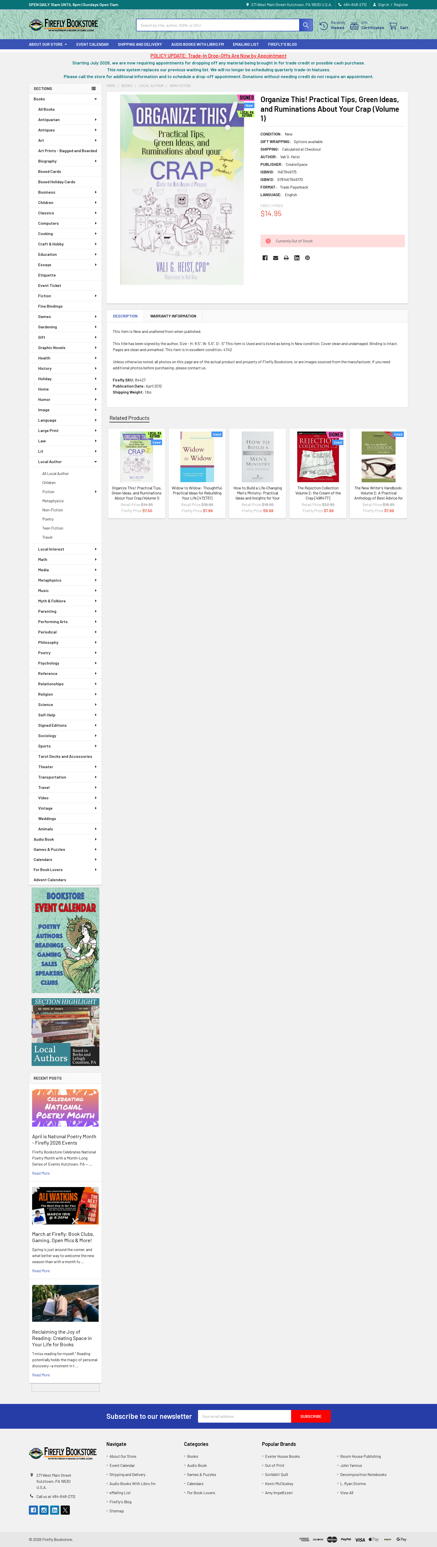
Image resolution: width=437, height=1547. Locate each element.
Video (43, 797)
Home (43, 388)
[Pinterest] (307, 257)
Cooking (45, 233)
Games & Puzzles (49, 849)
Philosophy (48, 642)
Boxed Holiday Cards (56, 181)
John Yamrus (351, 1465)
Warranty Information (173, 315)
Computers (48, 223)
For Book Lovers (48, 869)
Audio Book (44, 839)
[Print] (286, 257)
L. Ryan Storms (353, 1483)
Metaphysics (53, 500)
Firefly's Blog (282, 44)
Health (44, 357)
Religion (45, 694)
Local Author (50, 461)
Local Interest (51, 549)
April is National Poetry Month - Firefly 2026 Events (64, 1139)
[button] (65, 940)
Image (44, 409)
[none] (182, 190)
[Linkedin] (296, 257)
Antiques (46, 129)
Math (42, 559)
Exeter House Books (282, 1456)
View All (346, 1492)
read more (41, 1173)
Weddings (47, 818)
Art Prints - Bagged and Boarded (67, 150)
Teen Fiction (52, 528)
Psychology (48, 663)
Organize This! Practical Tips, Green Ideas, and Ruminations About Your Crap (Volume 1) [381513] (137, 495)
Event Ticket (49, 285)
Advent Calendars (50, 879)
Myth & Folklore (52, 600)
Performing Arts (53, 621)
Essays (44, 264)
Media (43, 569)
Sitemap (117, 1510)
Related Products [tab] (129, 417)
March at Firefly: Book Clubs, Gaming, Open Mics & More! (63, 1237)
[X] (65, 1510)
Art (41, 140)
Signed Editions (52, 725)
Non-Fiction (52, 509)
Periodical (47, 631)
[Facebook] (265, 257)
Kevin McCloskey (279, 1483)
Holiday (45, 378)
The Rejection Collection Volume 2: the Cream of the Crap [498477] (318, 492)
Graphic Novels (51, 347)
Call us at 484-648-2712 (55, 1496)
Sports (44, 745)
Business (46, 192)
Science (45, 704)
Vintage (45, 808)
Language (47, 420)
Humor (44, 399)
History (45, 368)
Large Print (48, 430)
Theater (45, 766)
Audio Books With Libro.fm (197, 44)
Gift (41, 337)
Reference (47, 673)
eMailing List (246, 44)
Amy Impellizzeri (279, 1492)
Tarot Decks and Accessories (65, 756)
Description (125, 315)
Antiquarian (49, 119)
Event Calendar (92, 44)
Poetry (48, 518)
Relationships (51, 683)
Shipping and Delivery (140, 44)
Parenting (47, 611)
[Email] (275, 257)
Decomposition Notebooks (363, 1474)
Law (42, 440)
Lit (40, 451)
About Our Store (46, 44)
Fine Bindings (50, 306)
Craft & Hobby (51, 243)
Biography (47, 160)
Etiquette (47, 274)
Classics (46, 212)
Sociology (47, 735)
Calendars (43, 859)
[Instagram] (44, 1510)
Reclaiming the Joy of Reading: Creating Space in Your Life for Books (62, 1338)
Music (43, 590)
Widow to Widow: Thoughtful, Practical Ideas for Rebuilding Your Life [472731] (197, 492)
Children (45, 202)
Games (44, 316)
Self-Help (46, 714)
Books (39, 98)
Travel (47, 537)
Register (401, 4)
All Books (46, 109)
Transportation (52, 777)
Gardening (47, 326)
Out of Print (275, 1465)
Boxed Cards (49, 171)
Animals (45, 828)
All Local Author (55, 473)
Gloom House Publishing (360, 1456)
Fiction (44, 295)
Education (47, 254)
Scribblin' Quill (276, 1474)
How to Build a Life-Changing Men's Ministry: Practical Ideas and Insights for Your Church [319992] (257, 495)
